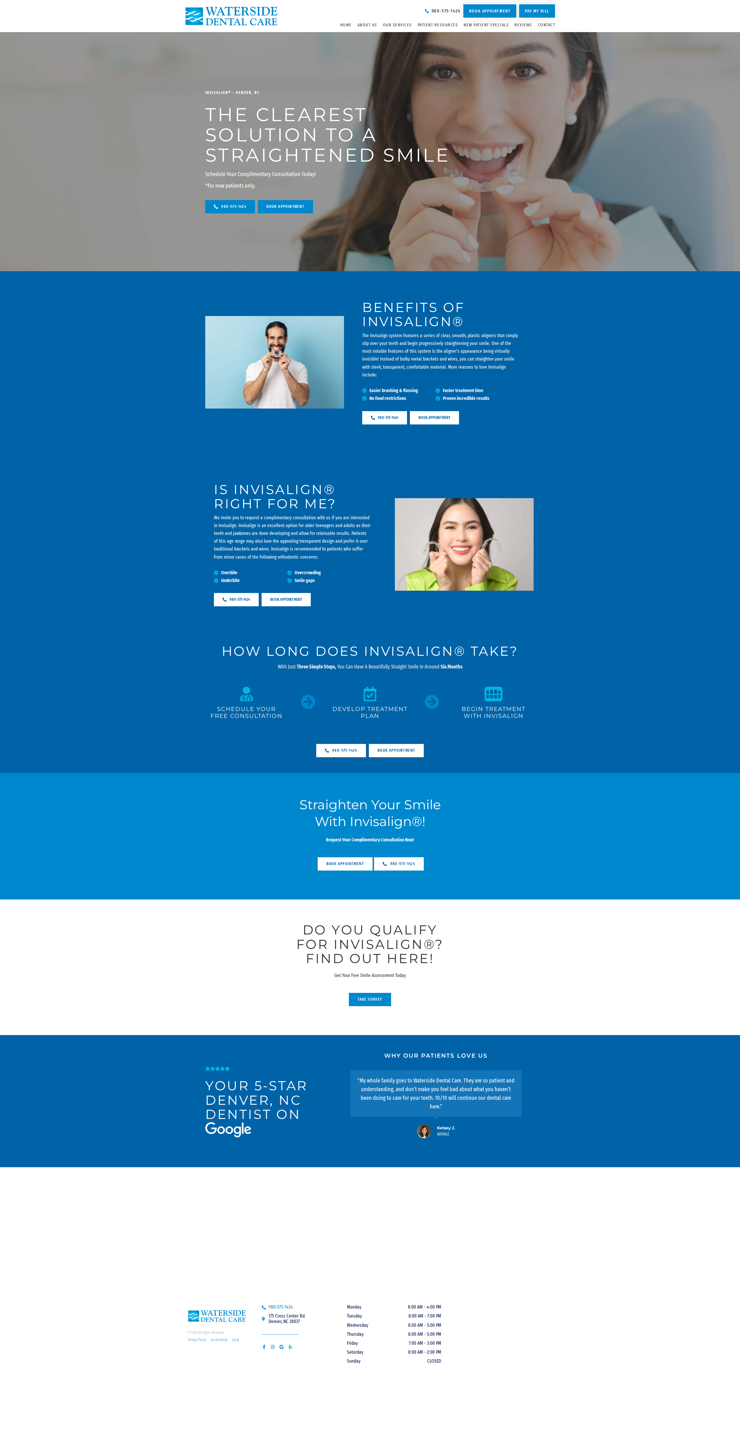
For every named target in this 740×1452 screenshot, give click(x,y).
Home (346, 24)
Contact (546, 24)
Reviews (523, 24)
